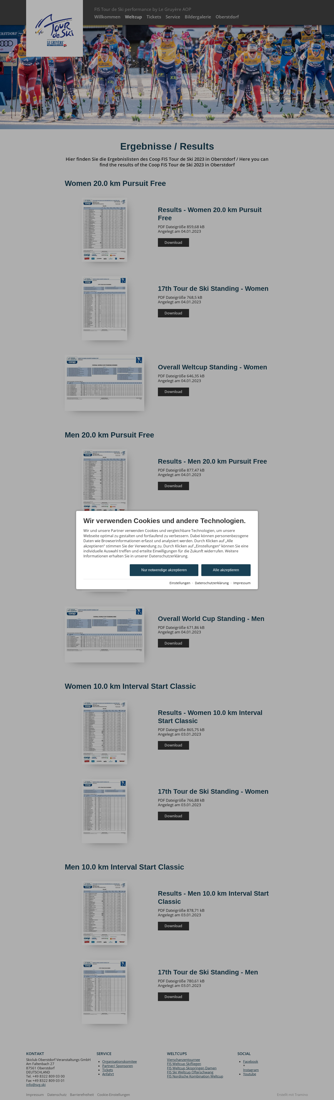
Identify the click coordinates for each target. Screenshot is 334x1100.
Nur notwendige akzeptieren (164, 570)
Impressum (242, 583)
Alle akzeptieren (226, 570)
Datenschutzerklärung (212, 583)
